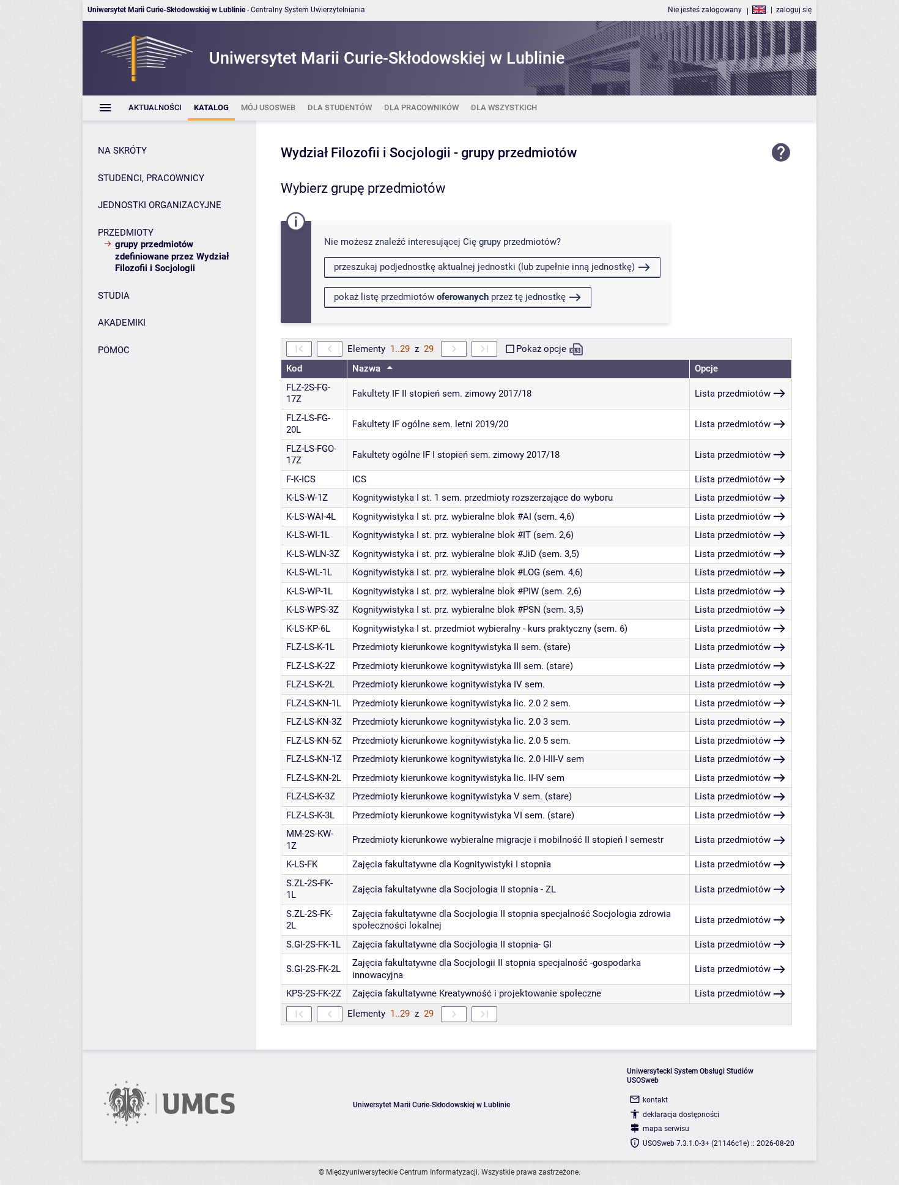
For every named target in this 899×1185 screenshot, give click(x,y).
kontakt (655, 1100)
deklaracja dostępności (681, 1114)
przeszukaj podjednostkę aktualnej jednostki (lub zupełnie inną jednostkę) (484, 266)
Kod (294, 368)
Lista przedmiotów (733, 393)
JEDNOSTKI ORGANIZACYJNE (159, 205)
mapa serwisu (666, 1128)
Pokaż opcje (541, 348)
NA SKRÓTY (122, 150)
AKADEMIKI (122, 322)
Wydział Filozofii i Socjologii (366, 152)
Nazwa (367, 368)
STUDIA (114, 295)
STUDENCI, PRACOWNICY (151, 178)
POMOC (114, 350)
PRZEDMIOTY (126, 232)
